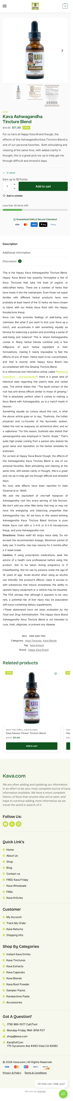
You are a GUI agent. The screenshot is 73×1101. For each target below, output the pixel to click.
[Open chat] (63, 1094)
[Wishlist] (55, 673)
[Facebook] (5, 824)
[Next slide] (62, 50)
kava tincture (37, 645)
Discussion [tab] (11, 261)
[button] (65, 6)
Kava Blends (50, 640)
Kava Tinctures (33, 640)
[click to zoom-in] (35, 50)
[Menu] (8, 6)
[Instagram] (18, 824)
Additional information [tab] (16, 252)
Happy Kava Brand (38, 649)
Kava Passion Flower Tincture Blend (26, 733)
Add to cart (43, 186)
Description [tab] (10, 244)
